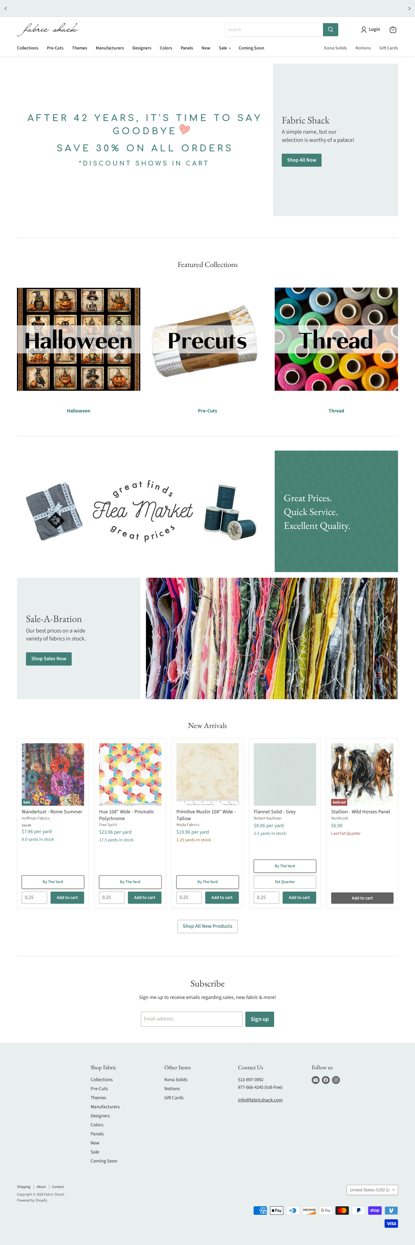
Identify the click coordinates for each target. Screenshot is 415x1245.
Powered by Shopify (32, 1200)
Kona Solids (335, 48)
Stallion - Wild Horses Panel (360, 811)
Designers (141, 48)
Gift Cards (388, 48)
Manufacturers (110, 48)
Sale (223, 48)
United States (370, 1190)
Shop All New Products (207, 926)
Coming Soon (251, 48)
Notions (363, 48)
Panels (187, 48)
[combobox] (274, 29)
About (41, 1186)
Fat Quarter (285, 882)
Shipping (23, 1186)
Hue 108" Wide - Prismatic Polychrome (126, 815)
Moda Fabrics (187, 825)
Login (374, 29)
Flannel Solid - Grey (275, 811)
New (206, 48)
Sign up (260, 1019)
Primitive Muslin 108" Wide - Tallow (206, 815)
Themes (79, 48)
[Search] (330, 29)
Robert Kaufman (267, 818)
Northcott (339, 818)
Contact (58, 1186)
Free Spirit (108, 825)
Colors (166, 48)
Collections (27, 48)
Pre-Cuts (55, 48)
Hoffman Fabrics (36, 818)
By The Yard (53, 882)
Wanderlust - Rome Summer (52, 811)
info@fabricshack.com (260, 1100)
